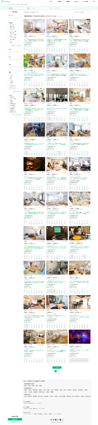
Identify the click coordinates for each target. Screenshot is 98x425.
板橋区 (37, 385)
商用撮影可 (12, 108)
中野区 (33, 385)
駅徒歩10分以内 (13, 111)
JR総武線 (82, 396)
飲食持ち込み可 (13, 103)
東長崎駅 (40, 389)
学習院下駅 (69, 389)
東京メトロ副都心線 (75, 396)
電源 (11, 77)
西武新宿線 (35, 396)
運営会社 (45, 413)
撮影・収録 (12, 27)
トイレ (11, 73)
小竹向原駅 (30, 391)
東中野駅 (85, 389)
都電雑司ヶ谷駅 (41, 391)
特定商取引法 (40, 413)
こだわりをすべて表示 (15, 114)
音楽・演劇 (12, 39)
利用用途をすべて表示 (15, 45)
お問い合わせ (59, 413)
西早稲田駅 (35, 391)
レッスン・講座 (13, 31)
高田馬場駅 (57, 389)
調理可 (11, 102)
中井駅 (52, 389)
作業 (11, 42)
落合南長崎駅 (35, 389)
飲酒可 (11, 100)
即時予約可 (12, 97)
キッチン (12, 80)
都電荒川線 (69, 396)
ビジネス (12, 29)
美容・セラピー (13, 36)
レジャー (12, 41)
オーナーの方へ (42, 408)
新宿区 (29, 385)
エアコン (12, 75)
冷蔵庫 (11, 82)
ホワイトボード (13, 88)
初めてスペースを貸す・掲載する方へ (31, 408)
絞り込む (15, 419)
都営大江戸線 (40, 396)
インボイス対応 (13, 98)
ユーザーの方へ (38, 403)
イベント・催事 (13, 37)
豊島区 (25, 385)
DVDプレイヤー (13, 87)
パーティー (12, 24)
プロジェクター (13, 85)
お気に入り (76, 1)
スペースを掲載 (85, 1)
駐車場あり (12, 110)
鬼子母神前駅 (80, 389)
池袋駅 (61, 389)
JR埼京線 (56, 396)
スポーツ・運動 (13, 34)
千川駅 (44, 389)
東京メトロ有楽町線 (28, 396)
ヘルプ (93, 1)
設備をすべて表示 (16, 91)
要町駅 (25, 389)
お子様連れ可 (12, 105)
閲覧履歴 (68, 1)
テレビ (11, 83)
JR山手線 (51, 396)
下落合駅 (29, 389)
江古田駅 (47, 391)
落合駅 (65, 389)
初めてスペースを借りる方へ (29, 403)
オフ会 (12, 26)
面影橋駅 (51, 391)
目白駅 (48, 389)
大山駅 (25, 391)
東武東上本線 (87, 396)
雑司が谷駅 (75, 389)
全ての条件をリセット (15, 422)
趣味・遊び (12, 32)
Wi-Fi (11, 78)
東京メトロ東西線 (62, 396)
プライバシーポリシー (28, 413)
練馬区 (40, 385)
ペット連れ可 (12, 107)
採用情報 (50, 413)
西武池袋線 (46, 396)
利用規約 (35, 413)
